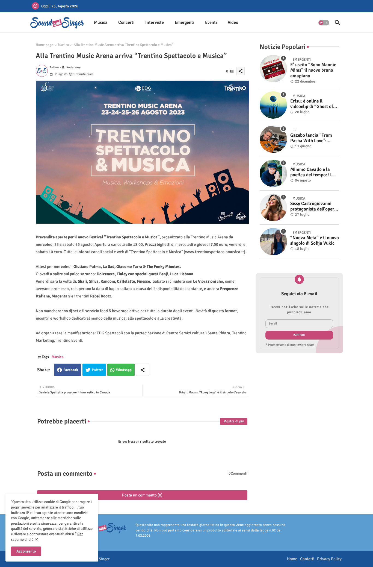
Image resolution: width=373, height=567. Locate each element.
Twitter (97, 370)
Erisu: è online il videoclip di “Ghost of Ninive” (311, 104)
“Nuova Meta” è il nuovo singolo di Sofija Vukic (314, 240)
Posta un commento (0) (142, 495)
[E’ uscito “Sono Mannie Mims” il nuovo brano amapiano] (273, 68)
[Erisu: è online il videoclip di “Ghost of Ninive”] (273, 105)
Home (292, 558)
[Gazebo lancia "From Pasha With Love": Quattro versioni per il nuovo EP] (273, 139)
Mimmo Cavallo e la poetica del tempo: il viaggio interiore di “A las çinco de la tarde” (312, 172)
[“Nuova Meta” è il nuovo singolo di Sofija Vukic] (273, 241)
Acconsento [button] (26, 551)
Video (233, 22)
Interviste (154, 22)
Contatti (307, 558)
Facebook (70, 370)
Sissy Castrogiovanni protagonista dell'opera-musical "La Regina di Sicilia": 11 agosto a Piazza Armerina (314, 206)
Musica (100, 22)
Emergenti (184, 22)
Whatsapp (124, 370)
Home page (44, 45)
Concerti (126, 22)
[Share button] (142, 370)
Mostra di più (233, 421)
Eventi (211, 22)
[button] (323, 22)
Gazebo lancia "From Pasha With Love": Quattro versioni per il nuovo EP (312, 138)
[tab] (100, 22)
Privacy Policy (329, 558)
